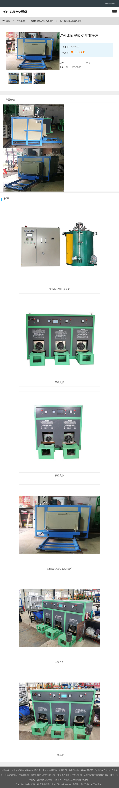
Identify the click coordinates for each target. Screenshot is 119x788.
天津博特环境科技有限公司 (55, 770)
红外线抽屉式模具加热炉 (42, 21)
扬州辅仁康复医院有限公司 (49, 779)
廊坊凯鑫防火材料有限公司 (43, 775)
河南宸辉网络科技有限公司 (17, 775)
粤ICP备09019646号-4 (91, 784)
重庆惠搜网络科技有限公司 (69, 775)
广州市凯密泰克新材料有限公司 (26, 770)
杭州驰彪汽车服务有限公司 (81, 770)
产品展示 (21, 21)
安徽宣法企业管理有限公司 (76, 779)
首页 (8, 21)
